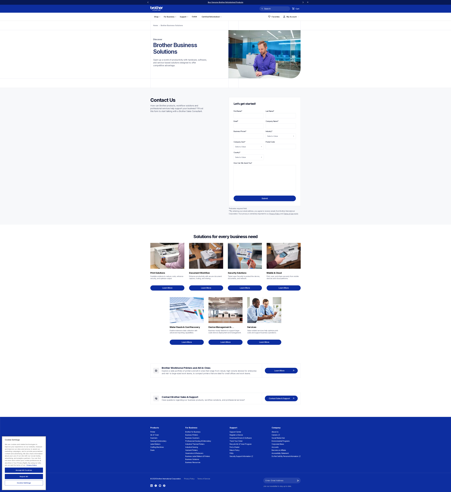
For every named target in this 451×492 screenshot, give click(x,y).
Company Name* (272, 121)
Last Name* (270, 111)
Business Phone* (240, 131)
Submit (265, 198)
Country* (237, 152)
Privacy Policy (32, 465)
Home (155, 25)
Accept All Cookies (24, 470)
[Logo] (156, 8)
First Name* (238, 111)
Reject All (24, 476)
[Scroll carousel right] (303, 2)
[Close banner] (308, 2)
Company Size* (239, 142)
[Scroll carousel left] (148, 2)
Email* (236, 121)
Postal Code (270, 142)
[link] (225, 2)
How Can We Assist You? (243, 163)
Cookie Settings (24, 483)
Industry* (269, 131)
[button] (298, 480)
